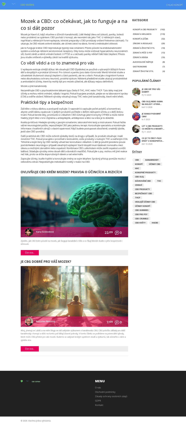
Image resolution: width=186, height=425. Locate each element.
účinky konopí (142, 206)
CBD (137, 160)
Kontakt (99, 405)
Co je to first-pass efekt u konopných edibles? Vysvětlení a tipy (153, 139)
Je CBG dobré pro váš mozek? (46, 262)
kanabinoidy (151, 160)
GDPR (98, 400)
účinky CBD (154, 164)
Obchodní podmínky (105, 391)
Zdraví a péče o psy (149, 52)
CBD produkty (142, 189)
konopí (139, 164)
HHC (137, 168)
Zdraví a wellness (149, 34)
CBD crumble (141, 218)
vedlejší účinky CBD (145, 201)
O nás (98, 387)
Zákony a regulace (149, 43)
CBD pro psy (141, 214)
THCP (137, 197)
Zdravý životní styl (149, 71)
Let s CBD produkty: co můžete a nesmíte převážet (153, 127)
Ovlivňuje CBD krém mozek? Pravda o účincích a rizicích (71, 172)
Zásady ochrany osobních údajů (111, 396)
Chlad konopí (174, 4)
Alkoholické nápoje (149, 62)
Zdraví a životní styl (149, 48)
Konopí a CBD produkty (149, 29)
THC (159, 181)
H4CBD (155, 222)
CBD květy (140, 222)
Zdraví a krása (149, 57)
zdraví (138, 185)
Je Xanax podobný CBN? (151, 115)
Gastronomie (149, 66)
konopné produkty (145, 172)
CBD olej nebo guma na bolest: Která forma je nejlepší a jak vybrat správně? (152, 103)
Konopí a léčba (149, 38)
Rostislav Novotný (45, 321)
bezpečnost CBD (143, 193)
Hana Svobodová (45, 231)
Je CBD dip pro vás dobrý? (151, 90)
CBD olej (139, 176)
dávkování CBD (143, 181)
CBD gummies (141, 210)
